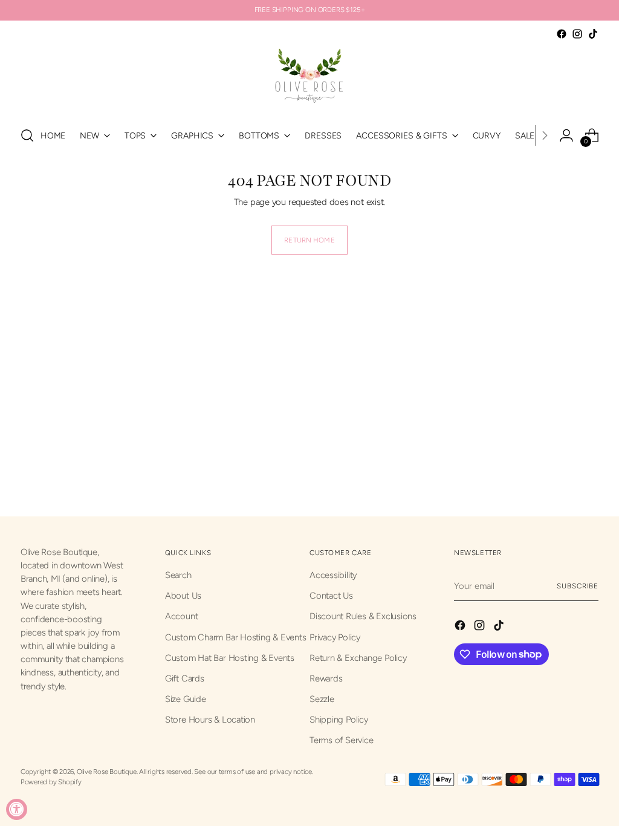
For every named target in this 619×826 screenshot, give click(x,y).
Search (178, 575)
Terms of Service (341, 740)
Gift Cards (184, 678)
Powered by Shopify (51, 782)
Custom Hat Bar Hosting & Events (229, 657)
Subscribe (577, 586)
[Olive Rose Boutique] (309, 78)
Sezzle (322, 699)
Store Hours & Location (210, 719)
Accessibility (333, 575)
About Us (183, 595)
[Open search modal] (27, 135)
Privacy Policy (335, 637)
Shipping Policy (339, 719)
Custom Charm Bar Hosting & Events (235, 637)
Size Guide (185, 699)
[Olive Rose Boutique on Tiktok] (593, 33)
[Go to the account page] (566, 135)
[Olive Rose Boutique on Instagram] (577, 33)
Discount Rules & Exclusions (363, 616)
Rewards (326, 678)
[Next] (545, 135)
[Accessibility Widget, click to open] (16, 809)
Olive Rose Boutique (107, 771)
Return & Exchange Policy (358, 657)
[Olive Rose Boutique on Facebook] (561, 33)
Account (181, 616)
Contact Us (331, 595)
